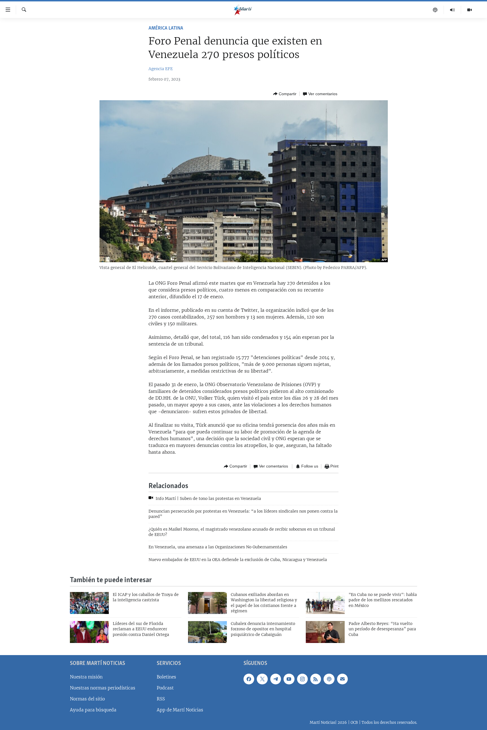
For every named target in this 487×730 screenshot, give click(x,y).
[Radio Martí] (452, 10)
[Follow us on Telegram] (275, 679)
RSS (161, 699)
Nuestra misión (86, 677)
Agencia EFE (161, 68)
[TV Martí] (469, 10)
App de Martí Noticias (180, 710)
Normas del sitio (87, 699)
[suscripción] (342, 679)
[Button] (284, 93)
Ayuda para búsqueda (93, 710)
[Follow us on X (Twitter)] (262, 679)
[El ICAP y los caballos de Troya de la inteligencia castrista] (89, 603)
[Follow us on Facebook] (249, 679)
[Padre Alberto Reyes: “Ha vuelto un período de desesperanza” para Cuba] (325, 632)
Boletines (166, 677)
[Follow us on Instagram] (302, 679)
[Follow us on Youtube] (289, 679)
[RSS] (315, 679)
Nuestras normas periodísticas (102, 688)
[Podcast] (435, 10)
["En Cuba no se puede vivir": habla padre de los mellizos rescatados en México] (325, 603)
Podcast (165, 688)
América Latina (166, 28)
